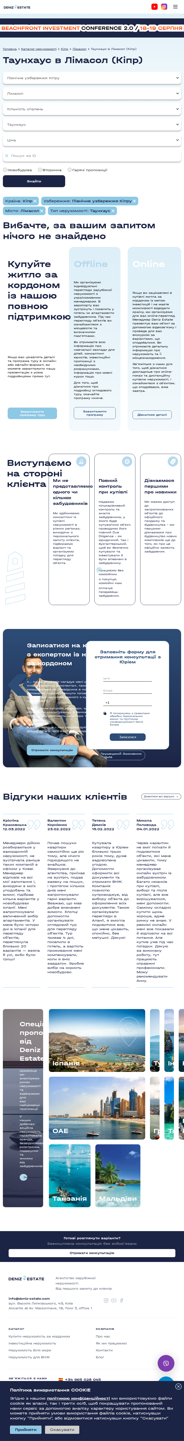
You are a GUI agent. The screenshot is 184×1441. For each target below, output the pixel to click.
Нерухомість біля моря (30, 1350)
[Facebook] (121, 1300)
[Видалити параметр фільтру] (35, 201)
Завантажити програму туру (32, 413)
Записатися (127, 737)
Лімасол (79, 49)
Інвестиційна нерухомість (32, 1343)
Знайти (34, 181)
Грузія (157, 1131)
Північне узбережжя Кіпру (33, 78)
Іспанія (66, 1063)
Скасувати (62, 1429)
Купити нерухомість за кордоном (39, 1336)
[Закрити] (178, 1386)
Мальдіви (118, 1198)
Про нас (103, 1336)
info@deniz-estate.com (29, 1298)
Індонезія (171, 1063)
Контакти (104, 1350)
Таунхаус (16, 125)
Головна (10, 49)
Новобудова (20, 170)
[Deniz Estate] (17, 6)
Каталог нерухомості (39, 49)
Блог (100, 1357)
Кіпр (64, 49)
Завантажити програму (95, 413)
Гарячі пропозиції (89, 170)
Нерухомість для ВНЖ (29, 1357)
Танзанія (69, 1198)
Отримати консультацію (52, 750)
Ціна (11, 140)
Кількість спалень (25, 109)
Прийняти (25, 1429)
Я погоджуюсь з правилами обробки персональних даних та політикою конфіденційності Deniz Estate (130, 719)
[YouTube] (154, 7)
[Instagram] (164, 7)
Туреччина (157, 1063)
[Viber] (166, 1363)
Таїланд (171, 1131)
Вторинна (52, 170)
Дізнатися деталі (152, 414)
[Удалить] (134, 201)
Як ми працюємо (111, 1343)
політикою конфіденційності (78, 1398)
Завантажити (25, 1177)
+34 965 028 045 (79, 1379)
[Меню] (175, 6)
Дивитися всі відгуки (159, 796)
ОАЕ (60, 1131)
